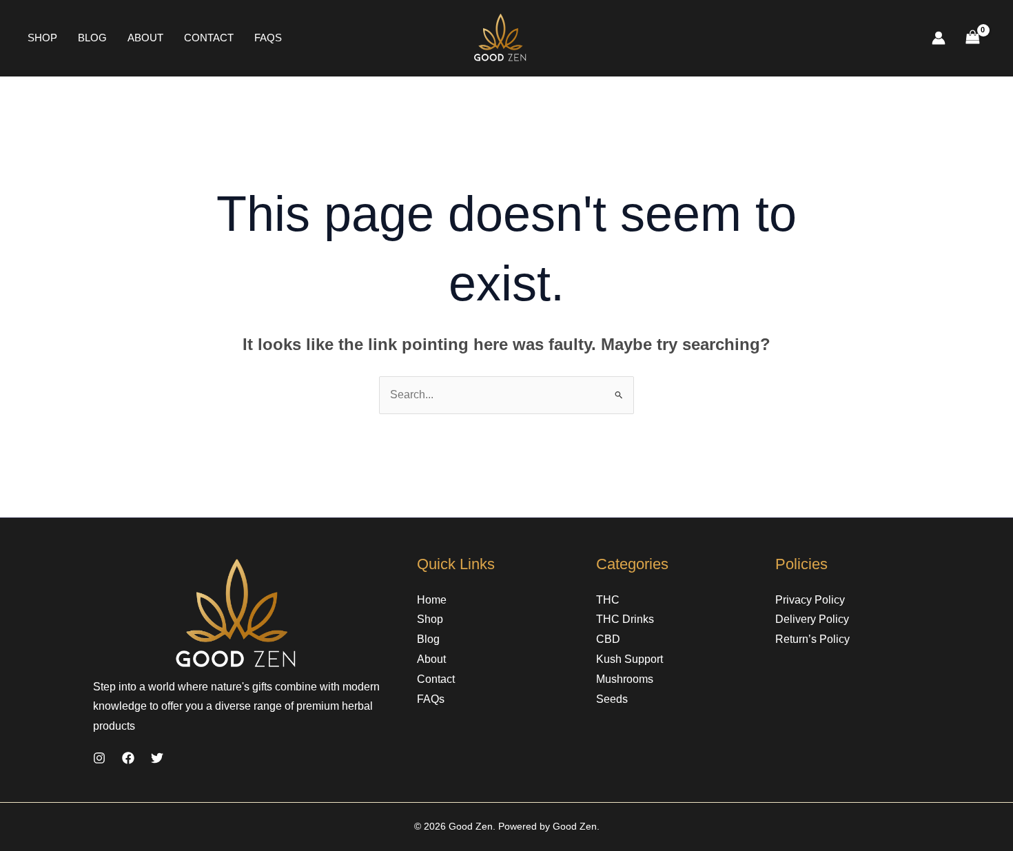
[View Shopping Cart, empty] (972, 38)
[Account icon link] (938, 38)
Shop (42, 37)
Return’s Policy (812, 639)
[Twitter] (157, 758)
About (145, 37)
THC (608, 600)
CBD (608, 639)
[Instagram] (99, 758)
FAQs (268, 37)
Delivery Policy (812, 619)
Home (432, 600)
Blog (92, 37)
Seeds (612, 699)
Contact (209, 37)
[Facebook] (128, 758)
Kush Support (629, 659)
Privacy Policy (810, 600)
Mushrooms (624, 679)
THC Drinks (625, 619)
